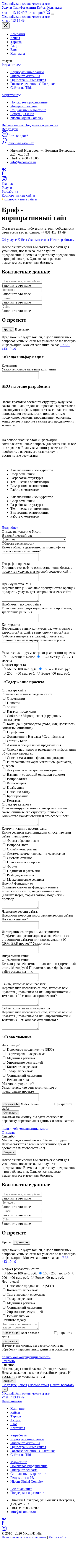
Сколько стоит (38, 239)
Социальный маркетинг (28, 110)
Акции (31, 7)
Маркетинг (10, 95)
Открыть (8, 1132)
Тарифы (19, 7)
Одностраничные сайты (28, 80)
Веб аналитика (13, 125)
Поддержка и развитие (41, 125)
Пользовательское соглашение (24, 1537)
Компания (17, 34)
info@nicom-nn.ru (23, 162)
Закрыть (8, 1152)
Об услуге (9, 239)
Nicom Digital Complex (26, 118)
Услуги (7, 7)
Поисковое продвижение (28, 102)
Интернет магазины (25, 76)
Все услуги (10, 129)
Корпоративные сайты (27, 72)
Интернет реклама (23, 106)
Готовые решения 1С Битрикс (32, 84)
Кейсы (41, 7)
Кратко (7, 329)
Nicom (26, 3)
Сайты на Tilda (21, 87)
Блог (13, 49)
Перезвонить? (12, 1401)
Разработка (10, 65)
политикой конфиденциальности (26, 1128)
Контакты (54, 7)
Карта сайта (57, 1537)
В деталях (21, 1242)
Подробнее (10, 527)
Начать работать (62, 239)
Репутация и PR (22, 114)
